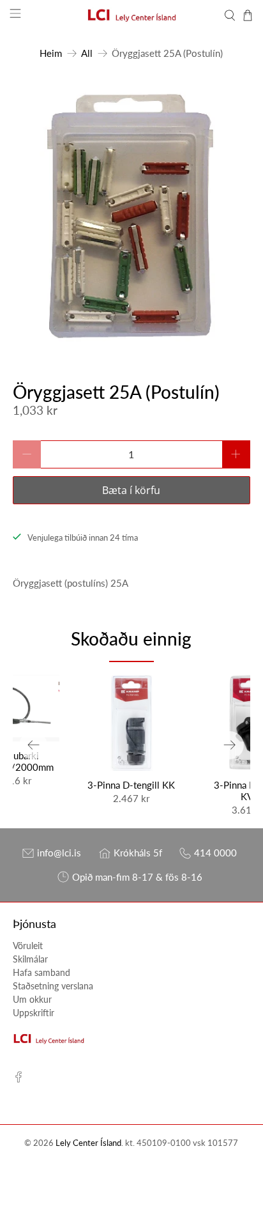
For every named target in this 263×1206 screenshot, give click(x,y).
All (87, 53)
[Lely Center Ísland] (131, 15)
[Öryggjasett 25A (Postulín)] (131, 216)
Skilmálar (30, 959)
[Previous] (33, 745)
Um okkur (32, 999)
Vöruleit (28, 945)
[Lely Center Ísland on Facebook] (18, 1079)
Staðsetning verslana (53, 985)
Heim (51, 53)
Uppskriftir (33, 1012)
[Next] (230, 745)
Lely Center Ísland (88, 1143)
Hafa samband (41, 972)
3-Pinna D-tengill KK (131, 785)
